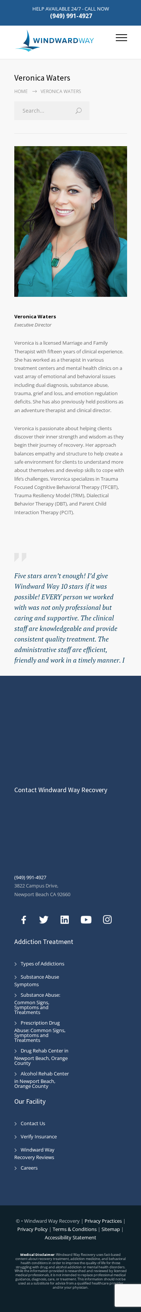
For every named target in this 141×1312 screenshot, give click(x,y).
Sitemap (111, 1229)
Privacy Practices (104, 1220)
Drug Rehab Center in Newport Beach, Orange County (41, 1056)
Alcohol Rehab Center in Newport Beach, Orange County (41, 1079)
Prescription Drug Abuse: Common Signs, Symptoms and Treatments (39, 1031)
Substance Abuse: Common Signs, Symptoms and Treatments (37, 1003)
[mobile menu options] (121, 40)
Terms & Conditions (75, 1229)
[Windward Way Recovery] (65, 40)
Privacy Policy (33, 1229)
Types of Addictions (42, 963)
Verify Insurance (39, 1136)
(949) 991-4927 (71, 16)
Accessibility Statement (70, 1237)
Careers (29, 1167)
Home (21, 91)
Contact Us (33, 1123)
